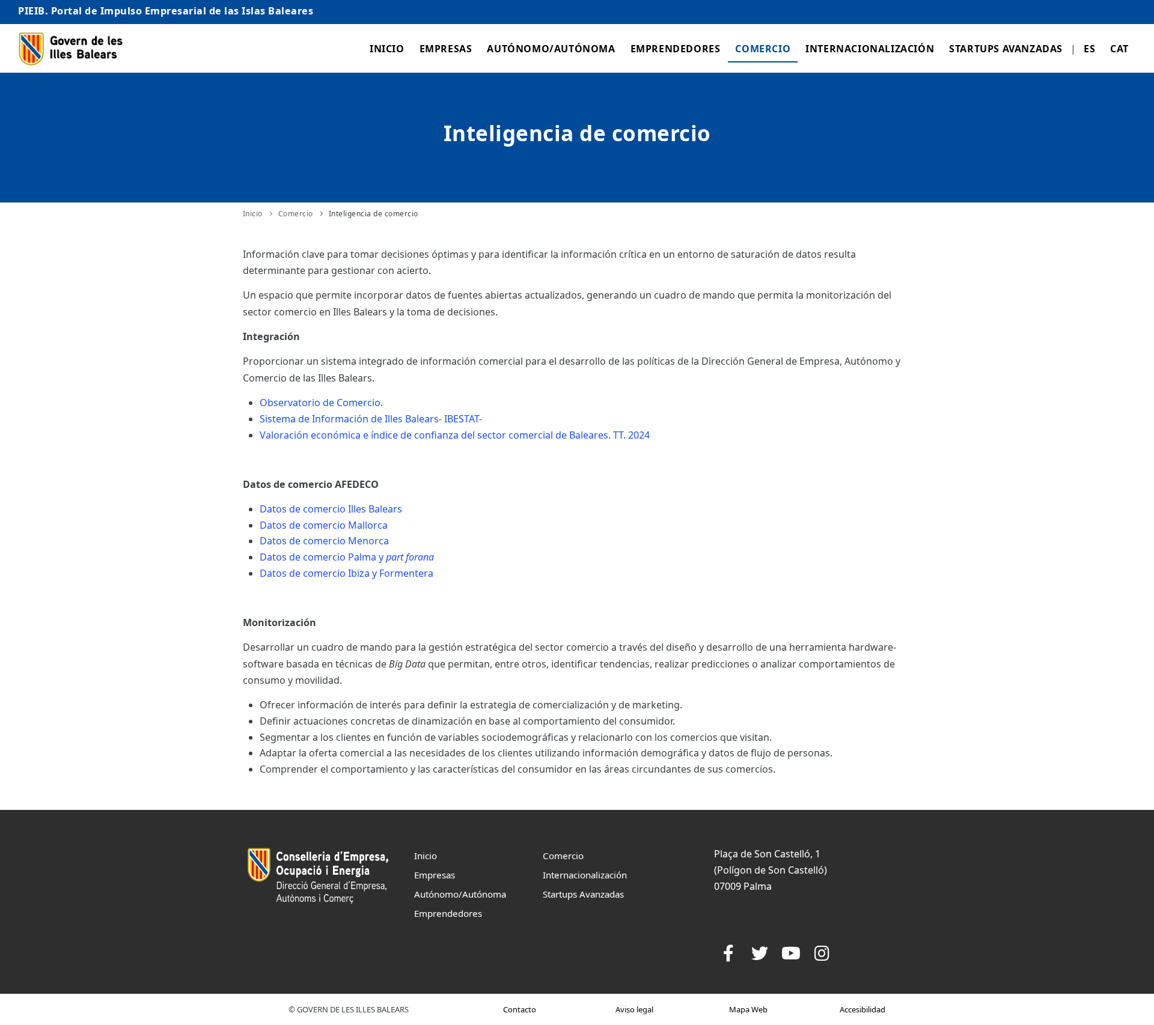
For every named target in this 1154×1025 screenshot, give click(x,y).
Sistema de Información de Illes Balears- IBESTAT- (371, 418)
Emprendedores (675, 48)
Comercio (762, 48)
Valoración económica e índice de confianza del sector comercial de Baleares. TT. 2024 (455, 435)
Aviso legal (634, 1009)
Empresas (446, 48)
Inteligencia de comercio (373, 213)
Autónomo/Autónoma (551, 48)
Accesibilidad (862, 1009)
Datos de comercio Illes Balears (331, 509)
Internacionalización (869, 48)
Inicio (387, 48)
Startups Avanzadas (1006, 48)
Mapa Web (748, 1009)
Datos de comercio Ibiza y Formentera (346, 573)
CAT (1119, 48)
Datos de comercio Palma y (347, 557)
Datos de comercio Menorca (324, 540)
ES (1089, 48)
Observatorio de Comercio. (321, 402)
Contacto (519, 1009)
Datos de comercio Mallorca (324, 525)
